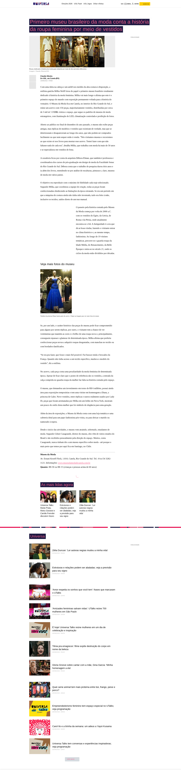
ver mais (70, 759)
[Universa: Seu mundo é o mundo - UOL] (41, 4)
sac (122, 4)
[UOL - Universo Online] (51, 4)
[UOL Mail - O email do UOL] (127, 4)
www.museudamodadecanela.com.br (74, 463)
